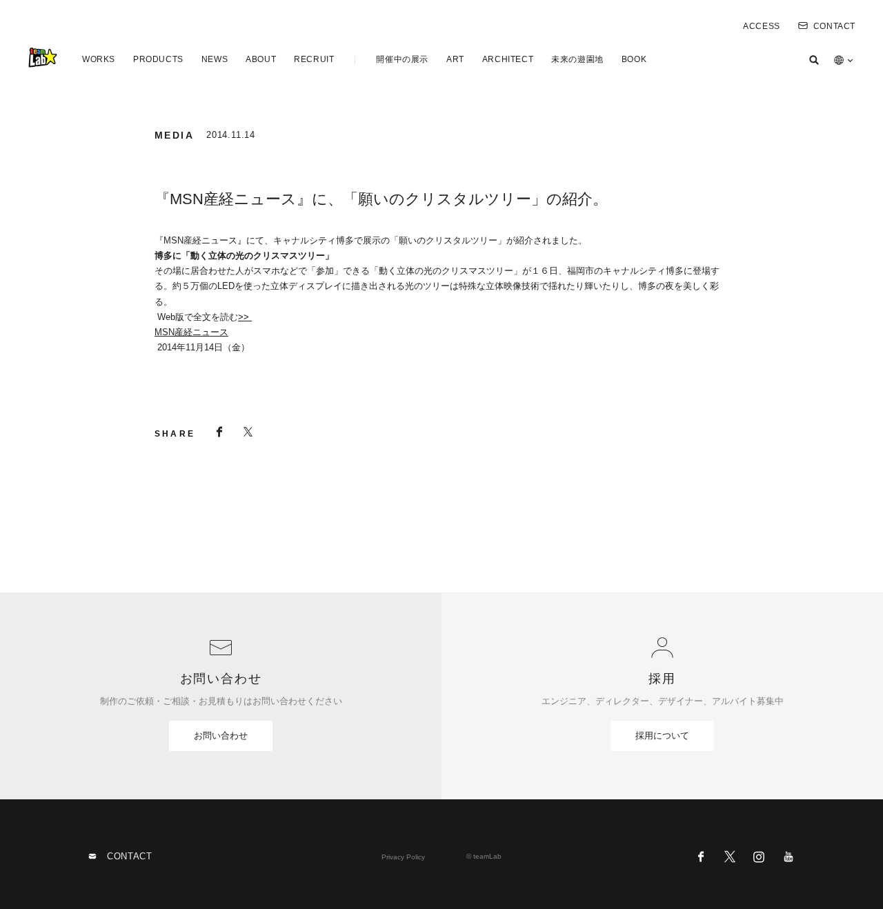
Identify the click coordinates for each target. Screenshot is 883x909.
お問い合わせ (221, 735)
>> (245, 317)
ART (455, 59)
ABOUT (261, 59)
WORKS (98, 59)
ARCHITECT (507, 59)
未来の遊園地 (577, 59)
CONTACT (834, 26)
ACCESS (761, 26)
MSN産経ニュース (191, 332)
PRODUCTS (158, 59)
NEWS (214, 59)
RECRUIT (314, 59)
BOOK (634, 59)
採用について (662, 735)
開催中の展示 (402, 59)
